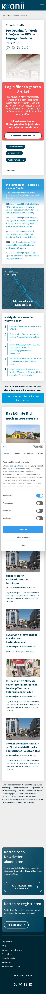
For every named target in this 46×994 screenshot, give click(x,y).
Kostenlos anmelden (21, 135)
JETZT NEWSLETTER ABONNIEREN (22, 887)
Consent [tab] (6, 453)
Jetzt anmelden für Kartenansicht (23, 303)
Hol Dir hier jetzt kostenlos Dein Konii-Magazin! (23, 398)
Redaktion (7, 962)
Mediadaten (7, 954)
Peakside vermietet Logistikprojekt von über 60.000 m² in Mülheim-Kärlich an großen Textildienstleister (25, 372)
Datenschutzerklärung (12, 949)
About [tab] (40, 453)
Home (4, 16)
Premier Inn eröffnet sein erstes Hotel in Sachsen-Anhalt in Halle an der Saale (25, 361)
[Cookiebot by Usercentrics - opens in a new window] (32, 446)
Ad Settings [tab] (28, 453)
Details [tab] (17, 453)
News (10, 16)
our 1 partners (16, 466)
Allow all (23, 529)
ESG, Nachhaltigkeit (24, 231)
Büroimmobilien (15, 146)
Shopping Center (23, 242)
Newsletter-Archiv (10, 958)
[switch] (39, 503)
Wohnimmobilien (16, 159)
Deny (23, 545)
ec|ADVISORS (14, 153)
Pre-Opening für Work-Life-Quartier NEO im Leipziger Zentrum (22, 255)
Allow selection (23, 537)
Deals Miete (28, 204)
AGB (4, 945)
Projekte (24, 16)
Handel (16, 16)
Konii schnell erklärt (11, 966)
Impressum (10, 170)
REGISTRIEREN (15, 924)
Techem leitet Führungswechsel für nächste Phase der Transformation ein (24, 337)
